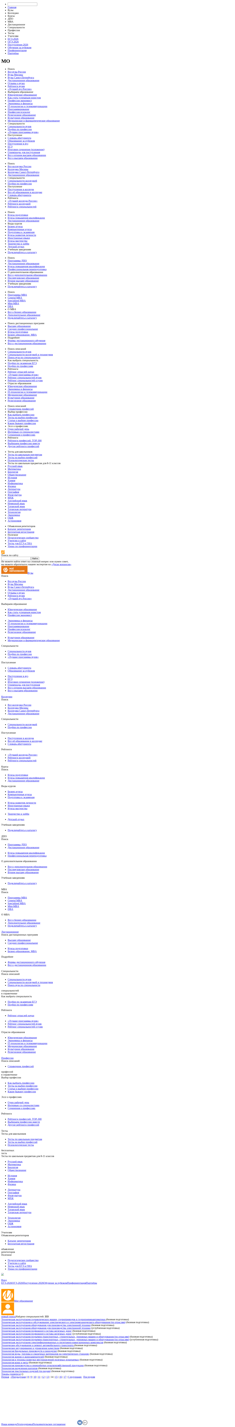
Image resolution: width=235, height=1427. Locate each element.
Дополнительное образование (24, 315)
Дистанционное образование (23, 80)
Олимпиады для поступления (24, 152)
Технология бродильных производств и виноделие (29, 1351)
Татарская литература (19, 509)
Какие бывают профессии (22, 423)
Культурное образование (21, 117)
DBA (10, 306)
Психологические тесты (21, 460)
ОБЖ (10, 518)
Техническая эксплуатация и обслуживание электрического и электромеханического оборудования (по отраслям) (63, 1322)
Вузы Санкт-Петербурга (21, 77)
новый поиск (8, 1316)
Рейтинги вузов (16, 86)
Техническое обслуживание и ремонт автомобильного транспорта (37, 1345)
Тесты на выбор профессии (22, 417)
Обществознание (17, 474)
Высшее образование (19, 326)
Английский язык (17, 500)
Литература (14, 489)
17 (65, 1377)
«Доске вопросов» (61, 564)
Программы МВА (17, 294)
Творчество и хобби (18, 243)
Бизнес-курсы (15, 226)
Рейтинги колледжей (19, 203)
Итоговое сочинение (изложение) (26, 149)
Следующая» (75, 1377)
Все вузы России (17, 71)
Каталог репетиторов (19, 529)
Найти (35, 558)
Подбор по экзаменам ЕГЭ (22, 363)
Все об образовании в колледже (25, 192)
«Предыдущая (18, 1377)
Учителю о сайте (17, 540)
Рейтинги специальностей (22, 206)
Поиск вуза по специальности (24, 357)
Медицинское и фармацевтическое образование (34, 120)
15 (56, 1377)
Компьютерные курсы (20, 229)
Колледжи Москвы (18, 169)
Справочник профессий (21, 409)
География (13, 492)
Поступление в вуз (18, 143)
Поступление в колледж (21, 189)
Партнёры (13, 53)
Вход (4, 1280)
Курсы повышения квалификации (26, 217)
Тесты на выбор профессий (22, 457)
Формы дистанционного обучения (26, 340)
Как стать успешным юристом (24, 97)
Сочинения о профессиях (21, 434)
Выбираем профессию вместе (24, 443)
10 (35, 1377)
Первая (5, 1377)
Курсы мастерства (17, 240)
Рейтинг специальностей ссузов (25, 380)
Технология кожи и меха (14, 1362)
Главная (12, 7)
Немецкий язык (16, 503)
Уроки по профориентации (22, 546)
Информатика (15, 483)
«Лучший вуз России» (20, 89)
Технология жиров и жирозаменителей (22, 1356)
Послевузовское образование (23, 278)
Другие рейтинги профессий (23, 446)
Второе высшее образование (23, 280)
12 (43, 1377)
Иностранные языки (19, 238)
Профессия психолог (19, 112)
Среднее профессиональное (23, 329)
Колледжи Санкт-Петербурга (23, 172)
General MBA (15, 297)
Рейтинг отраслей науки (21, 371)
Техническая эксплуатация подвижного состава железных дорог (36, 1331)
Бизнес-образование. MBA (22, 334)
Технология (14, 512)
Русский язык (15, 466)
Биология (13, 472)
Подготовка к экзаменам (21, 232)
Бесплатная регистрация (21, 532)
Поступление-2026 (18, 44)
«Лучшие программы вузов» (23, 132)
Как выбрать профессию (21, 414)
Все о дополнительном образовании (27, 275)
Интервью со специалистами (23, 432)
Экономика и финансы (20, 103)
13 (47, 1377)
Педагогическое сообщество (23, 537)
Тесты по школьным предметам (25, 454)
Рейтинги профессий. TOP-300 (25, 440)
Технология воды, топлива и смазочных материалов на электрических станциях (45, 1354)
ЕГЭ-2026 (13, 39)
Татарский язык (16, 506)
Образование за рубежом (21, 140)
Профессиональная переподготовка (27, 269)
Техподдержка (25, 1424)
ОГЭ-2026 (13, 41)
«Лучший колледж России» (23, 201)
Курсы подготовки (18, 215)
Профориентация (17, 50)
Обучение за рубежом (19, 47)
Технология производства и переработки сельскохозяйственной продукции (42, 1365)
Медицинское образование (22, 394)
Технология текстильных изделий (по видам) (26, 1371)
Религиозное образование (22, 115)
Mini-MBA (13, 303)
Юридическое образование (22, 94)
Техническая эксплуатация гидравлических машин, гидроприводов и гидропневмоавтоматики (53, 1319)
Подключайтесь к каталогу (22, 252)
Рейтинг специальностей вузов (25, 377)
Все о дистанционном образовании (27, 343)
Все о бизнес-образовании (22, 312)
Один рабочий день (18, 429)
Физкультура (15, 495)
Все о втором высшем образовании (27, 155)
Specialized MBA (17, 300)
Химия (11, 480)
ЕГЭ (10, 146)
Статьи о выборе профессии (23, 420)
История (12, 477)
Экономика (14, 515)
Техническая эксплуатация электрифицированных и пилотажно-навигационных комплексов (52, 1342)
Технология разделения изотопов (19, 1368)
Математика (14, 469)
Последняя (89, 1377)
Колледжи (6, 696)
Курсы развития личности (22, 235)
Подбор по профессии (20, 129)
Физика (12, 486)
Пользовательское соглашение (49, 1424)
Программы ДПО (17, 260)
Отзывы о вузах (16, 83)
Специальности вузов (19, 126)
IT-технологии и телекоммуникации (27, 106)
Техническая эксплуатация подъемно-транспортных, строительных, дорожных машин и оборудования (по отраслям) (65, 1336)
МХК (11, 497)
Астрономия (14, 520)
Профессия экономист (20, 100)
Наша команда (9, 1424)
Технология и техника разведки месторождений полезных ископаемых (40, 1359)
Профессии (7, 1058)
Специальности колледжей (22, 180)
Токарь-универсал (11, 1374)
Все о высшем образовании (23, 158)
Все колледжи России (19, 166)
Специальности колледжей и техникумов (30, 354)
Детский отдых (16, 246)
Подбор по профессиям (20, 366)
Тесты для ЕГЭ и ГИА (20, 543)
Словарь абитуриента (19, 138)
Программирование (18, 109)
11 (39, 1377)
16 (60, 1377)
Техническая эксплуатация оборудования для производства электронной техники (46, 1325)
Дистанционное (10, 931)
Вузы (30, 573)
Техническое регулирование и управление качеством (30, 1348)
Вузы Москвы (15, 74)
